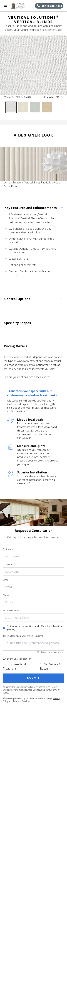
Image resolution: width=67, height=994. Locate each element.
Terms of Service (21, 701)
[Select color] (11, 107)
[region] (33, 65)
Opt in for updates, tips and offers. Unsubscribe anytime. (34, 628)
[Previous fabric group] (42, 97)
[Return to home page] (22, 5)
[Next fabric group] (62, 97)
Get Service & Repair (50, 666)
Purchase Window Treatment (16, 666)
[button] (6, 6)
